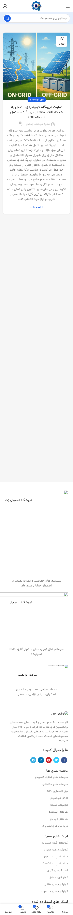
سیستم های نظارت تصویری (51, 777)
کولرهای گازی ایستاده (54, 843)
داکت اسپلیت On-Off (55, 863)
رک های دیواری (58, 819)
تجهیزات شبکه (59, 805)
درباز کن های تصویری (55, 826)
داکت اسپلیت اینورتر (56, 857)
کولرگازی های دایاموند (54, 891)
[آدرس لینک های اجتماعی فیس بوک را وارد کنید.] (64, 760)
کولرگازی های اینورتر (55, 850)
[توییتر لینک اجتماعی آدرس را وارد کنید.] (56, 760)
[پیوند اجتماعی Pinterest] (49, 760)
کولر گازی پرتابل (58, 878)
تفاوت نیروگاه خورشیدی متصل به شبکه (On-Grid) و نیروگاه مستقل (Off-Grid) (36, 112)
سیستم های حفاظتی (55, 784)
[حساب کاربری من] (5, 6)
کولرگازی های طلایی (56, 884)
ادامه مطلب (36, 207)
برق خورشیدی (37, 100)
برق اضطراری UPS (57, 791)
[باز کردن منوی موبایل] (68, 6)
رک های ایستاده (58, 812)
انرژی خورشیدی (59, 798)
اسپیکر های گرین (57, 870)
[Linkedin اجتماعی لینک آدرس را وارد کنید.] (41, 760)
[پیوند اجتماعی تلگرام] (33, 760)
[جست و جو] (7, 18)
